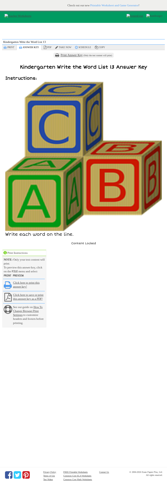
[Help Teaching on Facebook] (8, 475)
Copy (102, 47)
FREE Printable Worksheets (75, 472)
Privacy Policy (49, 472)
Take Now (65, 47)
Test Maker (48, 479)
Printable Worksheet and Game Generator (114, 5)
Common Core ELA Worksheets (77, 476)
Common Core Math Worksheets (77, 479)
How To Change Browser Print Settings (28, 311)
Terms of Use (49, 476)
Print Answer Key (72, 55)
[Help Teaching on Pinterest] (26, 475)
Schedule (84, 47)
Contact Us (104, 472)
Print (10, 47)
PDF (49, 47)
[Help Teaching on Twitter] (17, 475)
